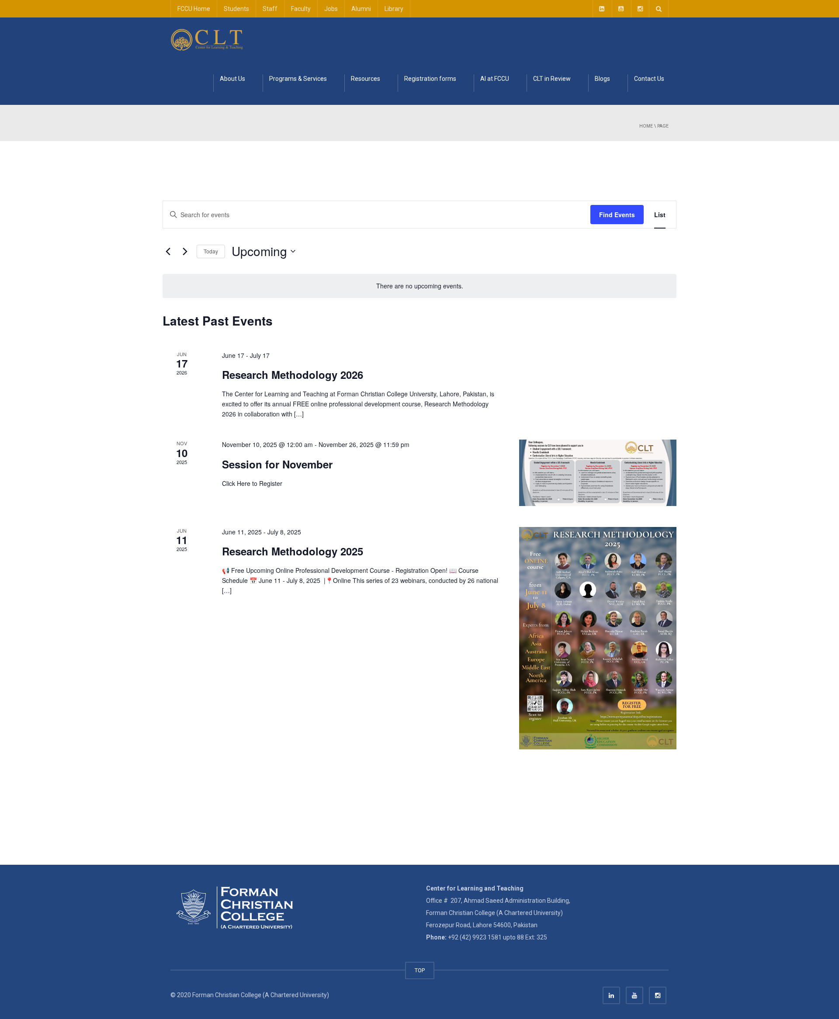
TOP (420, 970)
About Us (232, 78)
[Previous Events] (168, 251)
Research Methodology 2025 (292, 551)
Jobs (331, 8)
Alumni (361, 8)
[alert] (419, 286)
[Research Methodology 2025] (597, 638)
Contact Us (649, 78)
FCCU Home (193, 8)
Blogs (602, 78)
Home (646, 126)
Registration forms (430, 78)
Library (394, 8)
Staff (270, 8)
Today (211, 251)
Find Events (617, 214)
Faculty (301, 8)
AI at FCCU (494, 78)
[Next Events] (185, 251)
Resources (365, 78)
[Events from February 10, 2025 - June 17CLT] (207, 39)
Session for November (277, 464)
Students (236, 8)
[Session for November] (597, 473)
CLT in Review (552, 78)
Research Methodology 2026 (292, 374)
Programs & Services (298, 78)
